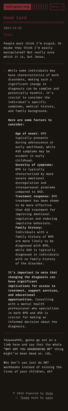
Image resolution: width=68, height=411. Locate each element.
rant (9, 34)
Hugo (49, 393)
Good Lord (15, 17)
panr (49, 398)
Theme (24, 398)
